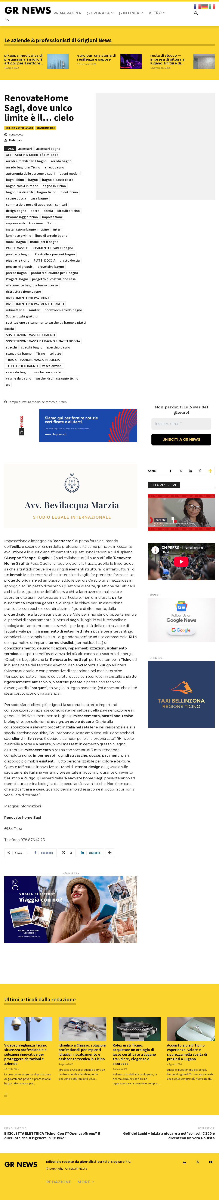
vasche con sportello (49, 372)
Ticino (40, 353)
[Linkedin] (7, 20)
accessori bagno (48, 149)
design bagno (16, 211)
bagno (33, 180)
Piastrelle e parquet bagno (55, 254)
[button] (196, 13)
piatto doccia (70, 260)
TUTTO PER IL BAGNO (22, 366)
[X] (180, 471)
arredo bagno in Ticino (23, 167)
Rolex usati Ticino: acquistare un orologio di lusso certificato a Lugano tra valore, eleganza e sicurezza (134, 1054)
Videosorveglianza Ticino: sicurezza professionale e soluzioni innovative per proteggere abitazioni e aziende (25, 1054)
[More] (109, 853)
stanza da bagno (19, 353)
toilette (55, 353)
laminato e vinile (18, 236)
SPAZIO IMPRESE (46, 128)
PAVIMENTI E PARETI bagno (53, 248)
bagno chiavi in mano (22, 186)
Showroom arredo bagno (63, 310)
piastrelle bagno (18, 254)
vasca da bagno (18, 372)
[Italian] (212, 6)
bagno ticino (46, 192)
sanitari (34, 310)
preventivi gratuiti (19, 267)
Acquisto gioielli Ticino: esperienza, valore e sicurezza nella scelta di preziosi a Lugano (187, 1052)
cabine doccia (16, 198)
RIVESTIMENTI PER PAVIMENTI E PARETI (35, 304)
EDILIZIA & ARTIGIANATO (19, 128)
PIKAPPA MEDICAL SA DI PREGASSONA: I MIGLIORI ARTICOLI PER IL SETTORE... (23, 59)
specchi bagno (32, 347)
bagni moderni (70, 173)
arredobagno (54, 167)
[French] (197, 6)
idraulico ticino (68, 211)
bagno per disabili (19, 192)
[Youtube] (210, 1162)
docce (35, 211)
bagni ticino (15, 180)
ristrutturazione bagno (23, 291)
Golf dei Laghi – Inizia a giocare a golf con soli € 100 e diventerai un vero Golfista (169, 1135)
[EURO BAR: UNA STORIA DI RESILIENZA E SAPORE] (131, 61)
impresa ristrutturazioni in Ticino (31, 223)
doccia (48, 211)
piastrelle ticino (18, 260)
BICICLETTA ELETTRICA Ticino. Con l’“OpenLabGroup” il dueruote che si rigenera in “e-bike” (52, 1135)
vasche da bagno (18, 378)
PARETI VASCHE (17, 248)
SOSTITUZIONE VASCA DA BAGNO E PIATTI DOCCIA (43, 341)
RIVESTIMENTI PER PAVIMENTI (28, 298)
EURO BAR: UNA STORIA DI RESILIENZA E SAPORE (96, 57)
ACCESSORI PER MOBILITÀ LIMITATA (32, 155)
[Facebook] (170, 471)
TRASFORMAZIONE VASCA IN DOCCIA (33, 360)
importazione (52, 217)
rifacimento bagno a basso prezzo (32, 285)
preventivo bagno (51, 267)
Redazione (15, 140)
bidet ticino (69, 192)
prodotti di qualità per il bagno (54, 273)
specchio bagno (58, 347)
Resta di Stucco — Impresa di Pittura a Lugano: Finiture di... (167, 59)
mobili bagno (16, 242)
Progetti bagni (17, 279)
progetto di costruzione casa (54, 279)
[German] (205, 6)
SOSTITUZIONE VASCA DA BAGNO (30, 335)
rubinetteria (15, 310)
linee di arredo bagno (51, 236)
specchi (11, 347)
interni (58, 229)
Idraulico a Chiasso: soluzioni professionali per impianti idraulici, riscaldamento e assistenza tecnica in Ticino (82, 1052)
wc (8, 385)
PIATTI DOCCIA (44, 260)
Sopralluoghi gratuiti (22, 316)
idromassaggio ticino (22, 217)
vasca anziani (52, 366)
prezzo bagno (16, 273)
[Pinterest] (200, 471)
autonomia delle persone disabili (30, 173)
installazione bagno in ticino (27, 229)
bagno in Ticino (54, 186)
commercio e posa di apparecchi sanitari (36, 204)
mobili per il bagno (44, 242)
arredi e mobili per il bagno (26, 161)
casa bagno (39, 198)
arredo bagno (61, 161)
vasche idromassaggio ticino (57, 378)
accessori (25, 149)
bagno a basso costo (57, 180)
